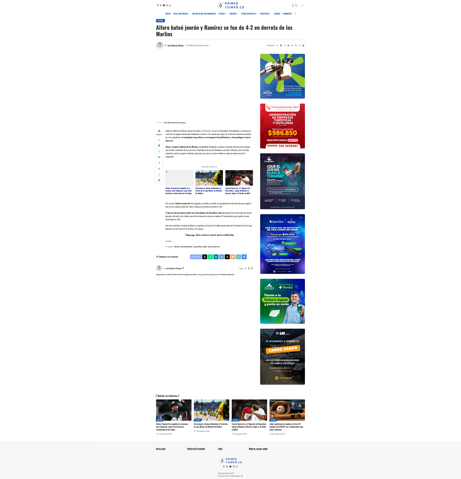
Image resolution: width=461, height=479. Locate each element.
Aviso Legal (160, 448)
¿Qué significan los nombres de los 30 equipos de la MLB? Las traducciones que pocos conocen (286, 427)
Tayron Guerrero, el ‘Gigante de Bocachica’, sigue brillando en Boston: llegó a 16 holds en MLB (237, 191)
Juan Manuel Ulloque (176, 45)
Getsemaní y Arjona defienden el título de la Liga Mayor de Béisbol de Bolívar (208, 191)
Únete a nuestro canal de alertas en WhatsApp (214, 234)
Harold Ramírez (186, 246)
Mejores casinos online (258, 448)
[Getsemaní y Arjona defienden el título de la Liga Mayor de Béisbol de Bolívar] (211, 410)
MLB (205, 246)
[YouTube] (164, 5)
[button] (296, 5)
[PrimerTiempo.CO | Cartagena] (230, 5)
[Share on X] (281, 45)
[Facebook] (158, 5)
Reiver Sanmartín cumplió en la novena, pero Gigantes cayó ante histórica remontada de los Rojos (179, 191)
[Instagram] (167, 5)
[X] (160, 5)
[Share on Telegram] (292, 45)
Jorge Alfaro (198, 246)
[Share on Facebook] (277, 45)
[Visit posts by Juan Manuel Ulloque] (159, 45)
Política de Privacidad (196, 448)
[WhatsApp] (169, 5)
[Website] (246, 268)
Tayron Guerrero (214, 246)
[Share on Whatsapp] (284, 45)
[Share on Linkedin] (288, 45)
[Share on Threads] (227, 256)
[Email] (295, 45)
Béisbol (160, 21)
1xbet (220, 448)
